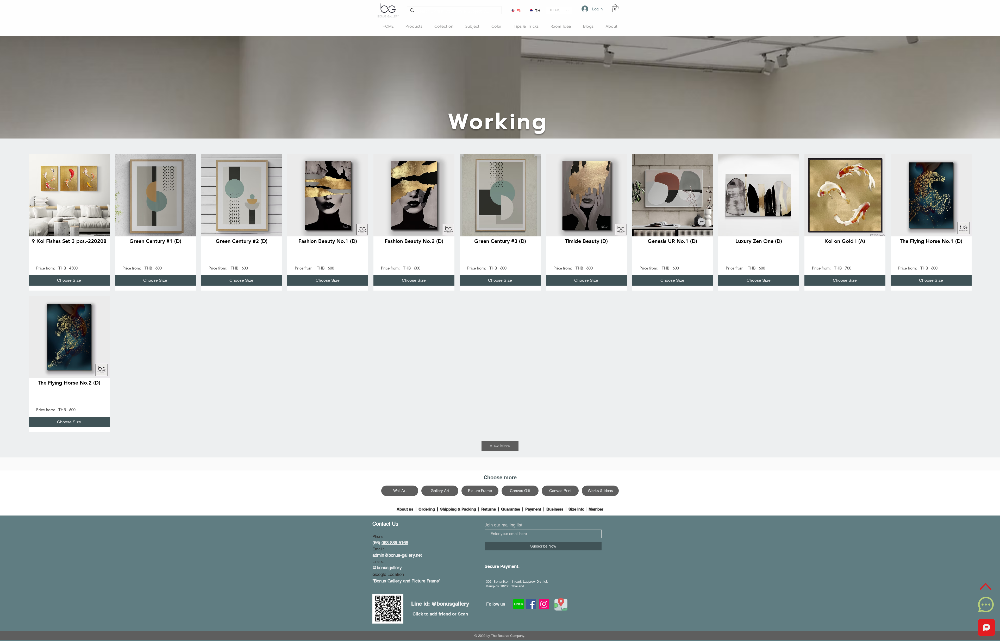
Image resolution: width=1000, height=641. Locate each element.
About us (405, 509)
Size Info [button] (576, 509)
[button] (559, 10)
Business (554, 509)
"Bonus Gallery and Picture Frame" (406, 580)
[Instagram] (544, 604)
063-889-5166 (395, 542)
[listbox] (559, 10)
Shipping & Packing (458, 509)
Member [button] (596, 509)
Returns (488, 509)
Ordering (426, 509)
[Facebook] (531, 604)
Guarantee (510, 509)
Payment (533, 509)
